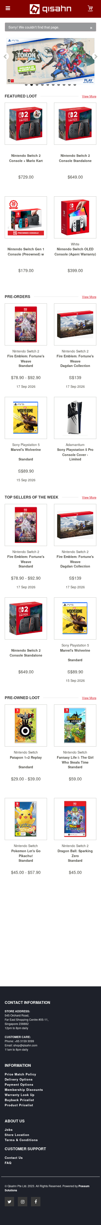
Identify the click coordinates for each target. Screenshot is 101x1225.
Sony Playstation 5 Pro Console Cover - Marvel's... (75, 454)
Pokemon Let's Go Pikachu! (26, 853)
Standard (26, 365)
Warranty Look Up (20, 1095)
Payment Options (19, 1084)
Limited (75, 459)
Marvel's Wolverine (26, 449)
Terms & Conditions (21, 1140)
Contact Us (14, 1158)
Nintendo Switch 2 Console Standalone (75, 158)
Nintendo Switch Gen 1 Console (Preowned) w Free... (26, 254)
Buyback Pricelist (19, 1100)
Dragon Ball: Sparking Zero (75, 853)
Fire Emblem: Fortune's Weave (25, 358)
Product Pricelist (19, 1105)
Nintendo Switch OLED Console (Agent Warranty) (75, 251)
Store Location (17, 1135)
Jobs (9, 1130)
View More (89, 96)
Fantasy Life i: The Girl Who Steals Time (75, 760)
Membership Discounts (24, 1090)
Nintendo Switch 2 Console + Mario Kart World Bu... (26, 160)
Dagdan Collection (75, 365)
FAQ (8, 1163)
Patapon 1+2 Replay (26, 757)
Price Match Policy (20, 1074)
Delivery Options (19, 1079)
